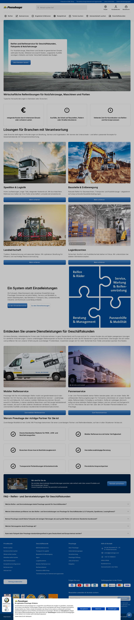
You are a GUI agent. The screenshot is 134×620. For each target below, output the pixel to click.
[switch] (7, 610)
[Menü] (10, 598)
